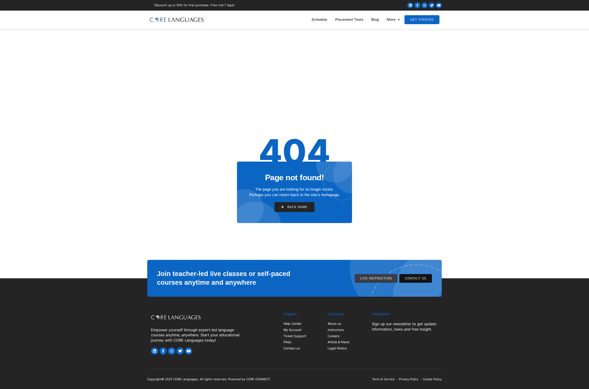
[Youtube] (439, 5)
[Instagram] (424, 5)
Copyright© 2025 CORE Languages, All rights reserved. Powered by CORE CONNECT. (209, 379)
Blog (375, 19)
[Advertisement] (294, 63)
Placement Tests (349, 19)
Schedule (319, 19)
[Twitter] (432, 5)
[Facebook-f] (417, 5)
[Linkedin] (410, 5)
